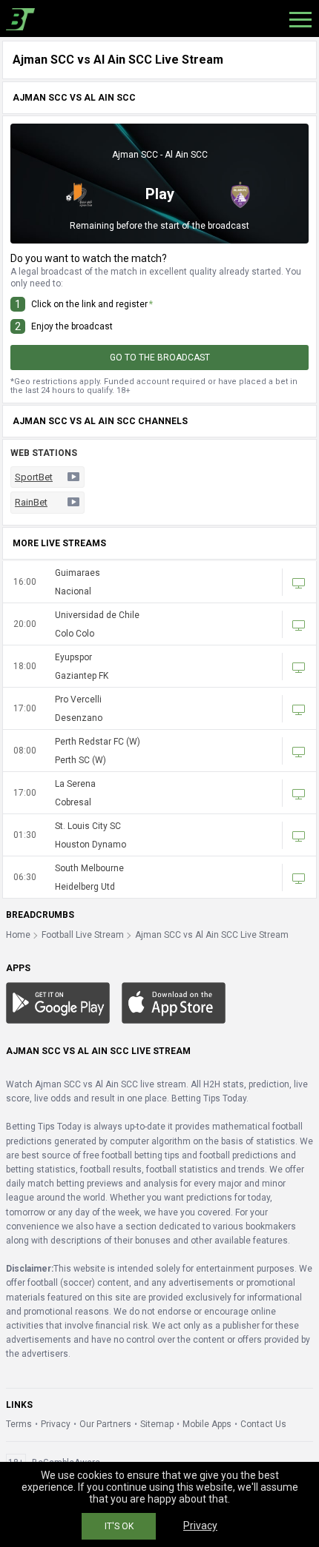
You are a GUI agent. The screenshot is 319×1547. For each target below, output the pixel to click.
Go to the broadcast (160, 357)
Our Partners (105, 1424)
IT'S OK (119, 1526)
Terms (19, 1424)
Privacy (55, 1424)
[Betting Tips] (58, 1002)
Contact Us (263, 1424)
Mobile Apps (206, 1424)
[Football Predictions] (17, 18)
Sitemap (157, 1424)
